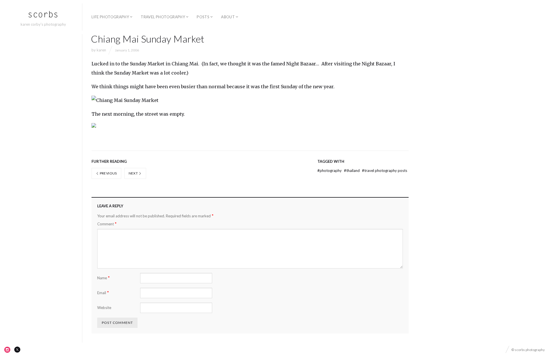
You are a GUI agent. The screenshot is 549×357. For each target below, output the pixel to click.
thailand (352, 170)
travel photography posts (384, 170)
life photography (110, 17)
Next (134, 173)
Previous (108, 173)
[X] (17, 349)
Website (104, 307)
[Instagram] (7, 349)
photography (330, 170)
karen (101, 50)
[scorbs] (43, 14)
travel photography (163, 17)
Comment (107, 223)
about (228, 17)
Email (103, 292)
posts (203, 17)
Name (103, 277)
